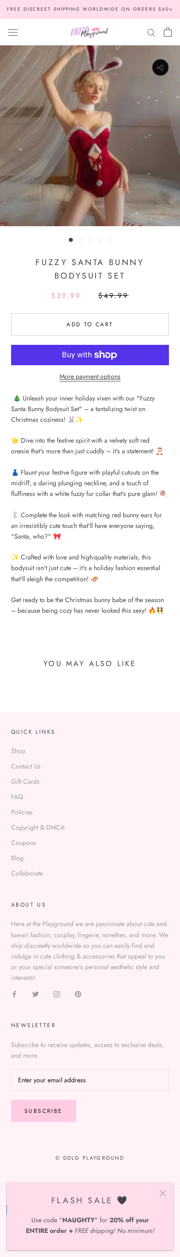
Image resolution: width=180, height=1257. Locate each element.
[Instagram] (57, 993)
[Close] (162, 1193)
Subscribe (43, 1111)
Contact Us (26, 766)
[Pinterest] (78, 993)
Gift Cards (25, 781)
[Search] (151, 32)
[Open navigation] (13, 32)
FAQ (17, 796)
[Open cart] (168, 32)
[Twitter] (35, 993)
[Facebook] (14, 993)
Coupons (23, 842)
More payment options (90, 376)
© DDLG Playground (89, 1158)
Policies (22, 812)
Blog (17, 858)
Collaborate (27, 873)
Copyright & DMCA (38, 827)
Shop (18, 750)
